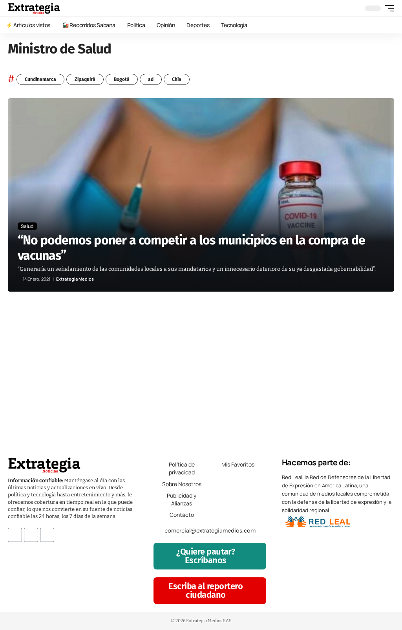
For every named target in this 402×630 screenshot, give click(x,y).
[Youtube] (47, 535)
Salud (27, 226)
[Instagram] (31, 535)
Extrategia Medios (75, 279)
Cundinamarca (40, 79)
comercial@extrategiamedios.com (210, 530)
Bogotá (122, 79)
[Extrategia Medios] (34, 8)
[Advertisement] (201, 370)
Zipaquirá (85, 79)
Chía (176, 79)
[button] (387, 8)
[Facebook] (15, 535)
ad (150, 79)
